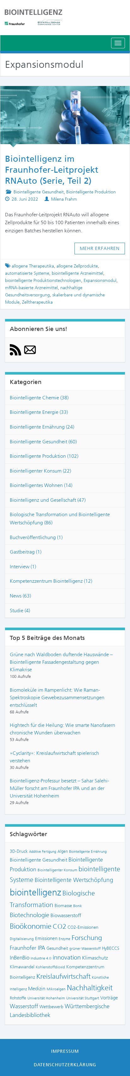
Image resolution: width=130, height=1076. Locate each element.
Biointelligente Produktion (91, 192)
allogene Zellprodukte (77, 266)
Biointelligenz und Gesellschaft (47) (48, 500)
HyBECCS (110, 948)
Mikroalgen (56, 989)
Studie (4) (20, 611)
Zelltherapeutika (37, 302)
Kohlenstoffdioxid (50, 967)
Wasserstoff (24, 1006)
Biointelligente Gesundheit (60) (43, 442)
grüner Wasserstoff (85, 948)
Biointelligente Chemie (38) (39, 398)
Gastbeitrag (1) (25, 552)
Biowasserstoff (65, 915)
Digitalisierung (22, 939)
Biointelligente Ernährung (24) (42, 427)
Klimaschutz (95, 958)
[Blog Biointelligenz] (65, 17)
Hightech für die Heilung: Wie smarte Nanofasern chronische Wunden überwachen (62, 729)
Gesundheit (57, 948)
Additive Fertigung (42, 852)
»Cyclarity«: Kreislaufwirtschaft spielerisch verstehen (54, 757)
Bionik (77, 906)
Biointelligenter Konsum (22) (40, 471)
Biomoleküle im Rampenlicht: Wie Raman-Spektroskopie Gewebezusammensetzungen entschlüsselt (57, 697)
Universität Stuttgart (82, 998)
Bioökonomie (30, 926)
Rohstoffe (18, 998)
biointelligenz (35, 892)
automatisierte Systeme (27, 273)
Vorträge (109, 998)
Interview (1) (23, 567)
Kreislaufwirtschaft (63, 976)
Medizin (36, 989)
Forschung (87, 937)
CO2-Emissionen (83, 927)
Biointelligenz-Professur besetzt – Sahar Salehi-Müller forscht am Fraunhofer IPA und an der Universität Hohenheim (59, 788)
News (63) (20, 596)
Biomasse (63, 905)
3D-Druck (19, 851)
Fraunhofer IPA (27, 947)
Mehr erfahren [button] (100, 248)
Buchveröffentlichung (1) (36, 537)
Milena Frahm (64, 199)
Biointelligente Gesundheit (39, 192)
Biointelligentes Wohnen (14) (41, 485)
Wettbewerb (51, 1006)
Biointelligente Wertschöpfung (74, 880)
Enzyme (64, 939)
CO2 (59, 926)
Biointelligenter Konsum (57, 870)
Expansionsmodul (100, 280)
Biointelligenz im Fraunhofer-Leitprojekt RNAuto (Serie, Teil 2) (51, 170)
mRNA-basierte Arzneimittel (31, 287)
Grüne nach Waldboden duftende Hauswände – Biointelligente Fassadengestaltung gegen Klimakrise (61, 662)
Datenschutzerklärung (65, 1064)
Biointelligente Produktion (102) (44, 456)
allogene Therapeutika (33, 266)
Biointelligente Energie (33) (39, 412)
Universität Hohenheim (46, 998)
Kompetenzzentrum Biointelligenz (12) (51, 581)
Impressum (65, 1051)
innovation (67, 957)
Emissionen (46, 938)
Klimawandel (22, 966)
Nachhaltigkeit (90, 987)
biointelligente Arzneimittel (77, 273)
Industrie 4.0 (41, 958)
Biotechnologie (29, 915)
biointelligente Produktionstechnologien (43, 280)
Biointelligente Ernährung (88, 852)
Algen (62, 851)
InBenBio (19, 957)
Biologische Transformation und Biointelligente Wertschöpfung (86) (60, 518)
